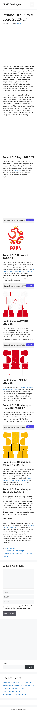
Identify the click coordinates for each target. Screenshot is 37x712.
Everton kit (17, 170)
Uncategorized (10, 548)
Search (5, 664)
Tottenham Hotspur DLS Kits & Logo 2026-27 (18, 682)
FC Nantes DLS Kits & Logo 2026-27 (17, 551)
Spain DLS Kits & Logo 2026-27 (13, 691)
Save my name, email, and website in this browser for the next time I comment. (18, 607)
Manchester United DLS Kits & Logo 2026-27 (18, 685)
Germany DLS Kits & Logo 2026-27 (15, 694)
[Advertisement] (18, 46)
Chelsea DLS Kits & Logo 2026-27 (14, 688)
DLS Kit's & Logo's (12, 4)
